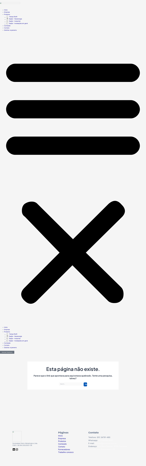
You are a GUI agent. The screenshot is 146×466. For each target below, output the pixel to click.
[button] (73, 179)
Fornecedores (64, 449)
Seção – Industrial (14, 21)
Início (6, 10)
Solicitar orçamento (10, 30)
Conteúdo (7, 25)
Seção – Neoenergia (15, 19)
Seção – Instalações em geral (18, 23)
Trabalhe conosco (66, 452)
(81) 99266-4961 (105, 440)
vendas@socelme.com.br (106, 443)
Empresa (7, 12)
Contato (6, 28)
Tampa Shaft (13, 16)
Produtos (7, 14)
